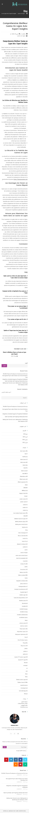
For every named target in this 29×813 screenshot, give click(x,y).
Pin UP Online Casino (23, 640)
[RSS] (16, 764)
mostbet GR (25, 606)
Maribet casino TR (23, 600)
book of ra (25, 538)
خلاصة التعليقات (24, 705)
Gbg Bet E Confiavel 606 (22, 580)
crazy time (25, 561)
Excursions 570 (24, 569)
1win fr (26, 453)
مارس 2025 (25, 439)
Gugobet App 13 (24, 592)
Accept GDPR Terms (21, 750)
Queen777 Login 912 (23, 659)
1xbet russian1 (24, 470)
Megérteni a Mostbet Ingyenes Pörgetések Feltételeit (15, 379)
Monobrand (25, 603)
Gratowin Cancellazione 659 (21, 589)
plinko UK (25, 654)
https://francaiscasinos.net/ (15, 179)
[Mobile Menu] (2, 4)
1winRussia (25, 456)
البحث (26, 363)
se (27, 668)
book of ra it (25, 541)
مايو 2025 (25, 434)
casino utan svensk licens (22, 555)
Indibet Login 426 (23, 595)
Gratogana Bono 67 (23, 586)
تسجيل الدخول (24, 701)
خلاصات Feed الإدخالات (23, 703)
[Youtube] (20, 764)
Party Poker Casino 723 (22, 631)
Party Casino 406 (24, 628)
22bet (26, 484)
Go (4, 747)
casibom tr (25, 547)
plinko (26, 648)
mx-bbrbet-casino (23, 617)
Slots (26, 674)
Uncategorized (24, 688)
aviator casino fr (24, 501)
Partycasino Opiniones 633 (21, 634)
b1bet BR (26, 515)
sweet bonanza (24, 685)
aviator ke (25, 504)
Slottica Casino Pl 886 (23, 682)
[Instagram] (14, 733)
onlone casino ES (23, 623)
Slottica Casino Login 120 (22, 679)
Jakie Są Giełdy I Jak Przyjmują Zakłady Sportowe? (16, 381)
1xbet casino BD (24, 462)
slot (27, 671)
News (26, 620)
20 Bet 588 (25, 473)
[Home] (27, 13)
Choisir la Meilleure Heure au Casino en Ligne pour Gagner (14, 353)
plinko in (26, 651)
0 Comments (19, 789)
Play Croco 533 (24, 645)
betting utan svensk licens (21, 524)
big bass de (25, 527)
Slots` (26, 676)
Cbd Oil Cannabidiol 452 (22, 558)
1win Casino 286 (24, 451)
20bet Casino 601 (24, 479)
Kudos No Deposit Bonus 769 (21, 597)
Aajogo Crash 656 (23, 493)
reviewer (25, 665)
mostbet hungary (24, 609)
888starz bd (25, 490)
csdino (26, 566)
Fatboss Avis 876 (24, 572)
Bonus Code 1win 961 (23, 535)
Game (26, 578)
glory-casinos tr (24, 583)
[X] (11, 733)
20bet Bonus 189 (24, 476)
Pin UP (26, 637)
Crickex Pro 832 (24, 563)
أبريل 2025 (25, 436)
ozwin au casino (24, 626)
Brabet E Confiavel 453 (22, 544)
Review (26, 662)
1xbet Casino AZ (24, 459)
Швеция (26, 693)
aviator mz (25, 507)
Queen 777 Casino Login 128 (21, 657)
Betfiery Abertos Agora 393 (21, 521)
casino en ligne (21, 36)
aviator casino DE (24, 499)
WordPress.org (24, 707)
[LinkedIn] (11, 760)
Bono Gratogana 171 (23, 532)
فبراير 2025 (25, 442)
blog (26, 530)
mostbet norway (24, 611)
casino (26, 549)
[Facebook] (18, 733)
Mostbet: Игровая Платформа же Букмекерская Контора (15, 373)
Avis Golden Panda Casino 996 (20, 513)
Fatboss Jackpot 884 (23, 575)
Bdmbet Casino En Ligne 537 (21, 518)
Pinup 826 (25, 642)
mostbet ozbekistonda (22, 614)
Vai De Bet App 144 (23, 690)
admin (24, 34)
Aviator (26, 496)
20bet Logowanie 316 (23, 482)
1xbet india (25, 465)
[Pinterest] (6, 760)
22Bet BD (25, 487)
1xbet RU (26, 467)
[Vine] (25, 764)
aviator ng (25, 510)
